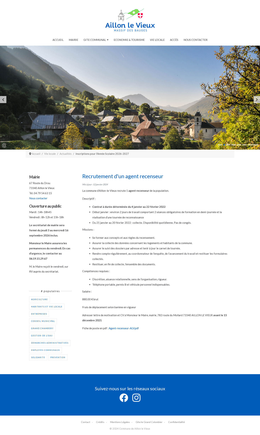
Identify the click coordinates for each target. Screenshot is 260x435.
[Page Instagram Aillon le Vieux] (136, 397)
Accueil (58, 39)
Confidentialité (176, 422)
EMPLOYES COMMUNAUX (45, 350)
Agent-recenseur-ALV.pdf (124, 328)
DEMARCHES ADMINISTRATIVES (49, 343)
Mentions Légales (120, 422)
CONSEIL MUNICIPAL (43, 321)
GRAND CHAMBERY (42, 328)
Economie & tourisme (129, 39)
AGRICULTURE (39, 299)
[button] (220, 145)
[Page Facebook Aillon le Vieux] (123, 397)
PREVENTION (57, 357)
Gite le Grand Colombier (149, 422)
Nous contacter (195, 39)
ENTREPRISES (39, 314)
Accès (174, 39)
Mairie (73, 39)
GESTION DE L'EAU (42, 336)
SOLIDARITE (38, 357)
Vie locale (157, 39)
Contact (85, 422)
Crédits (100, 422)
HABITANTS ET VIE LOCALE (46, 307)
